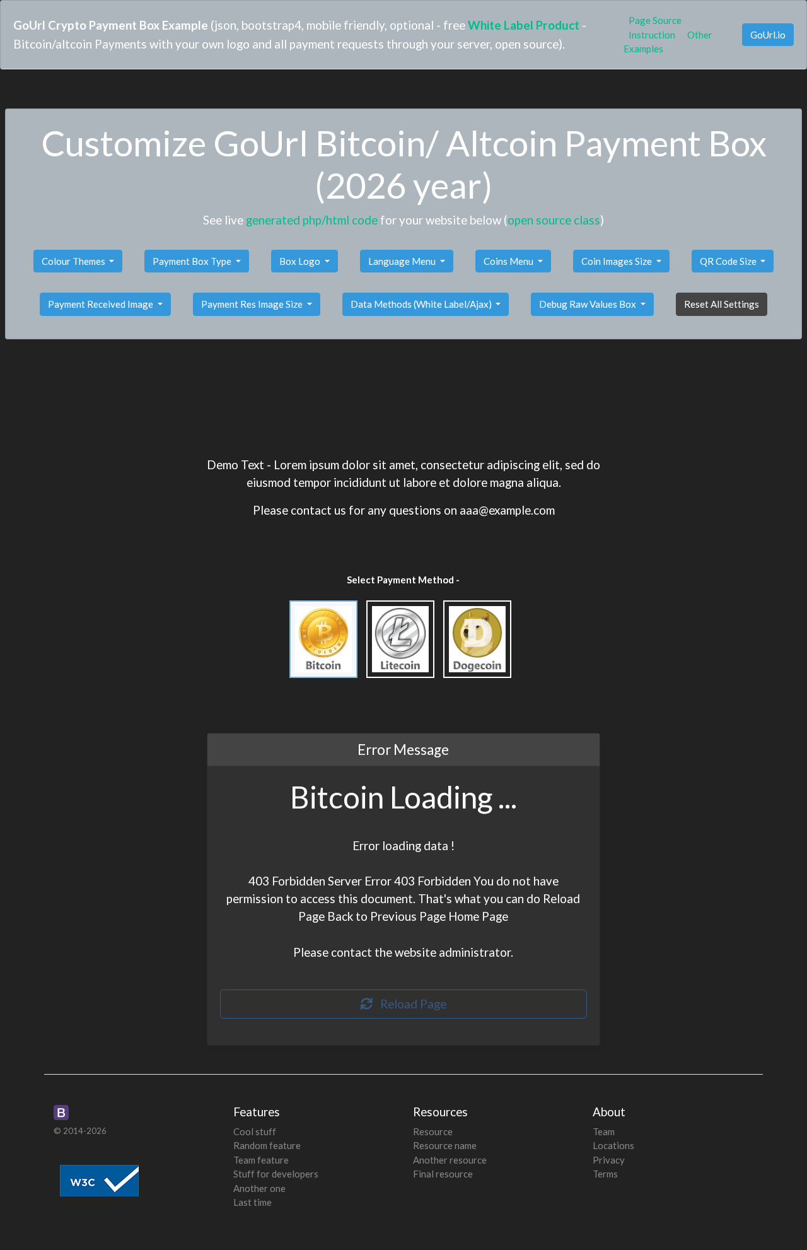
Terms (605, 1173)
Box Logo (300, 261)
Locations (613, 1145)
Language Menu (403, 261)
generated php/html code (312, 220)
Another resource (450, 1159)
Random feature (267, 1145)
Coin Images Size (617, 261)
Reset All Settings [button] (721, 304)
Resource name (445, 1145)
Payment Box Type (193, 261)
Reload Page (409, 1003)
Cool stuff (254, 1131)
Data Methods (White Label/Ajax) (422, 304)
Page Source (655, 20)
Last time (252, 1202)
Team (604, 1131)
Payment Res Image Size (253, 304)
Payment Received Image (101, 304)
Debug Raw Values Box (588, 304)
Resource (433, 1131)
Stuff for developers (275, 1173)
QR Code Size (729, 261)
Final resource (443, 1173)
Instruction (652, 34)
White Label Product (523, 25)
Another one (259, 1188)
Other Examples (668, 42)
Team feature (261, 1159)
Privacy (609, 1159)
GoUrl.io (768, 34)
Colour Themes (74, 261)
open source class (554, 220)
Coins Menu (509, 261)
